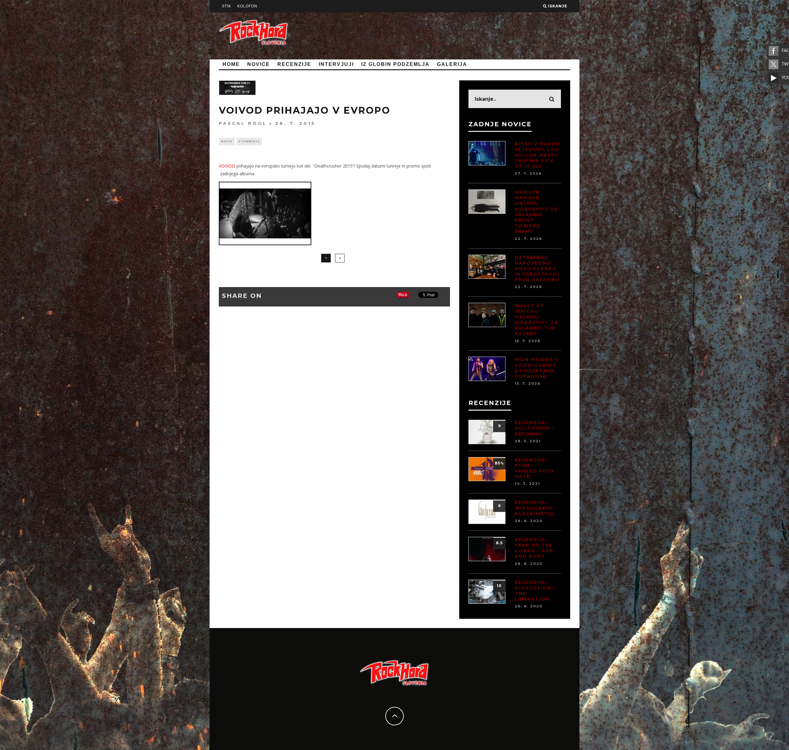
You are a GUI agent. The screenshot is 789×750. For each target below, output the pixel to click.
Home (231, 64)
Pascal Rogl (243, 123)
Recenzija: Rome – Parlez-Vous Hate (535, 468)
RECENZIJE (294, 64)
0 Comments (249, 141)
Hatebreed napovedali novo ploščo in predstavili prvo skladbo (537, 269)
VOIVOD (227, 166)
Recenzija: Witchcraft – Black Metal (536, 508)
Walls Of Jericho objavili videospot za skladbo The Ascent (536, 319)
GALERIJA (452, 64)
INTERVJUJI (336, 64)
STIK (226, 6)
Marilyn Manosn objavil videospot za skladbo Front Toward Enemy (536, 211)
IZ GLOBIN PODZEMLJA (395, 64)
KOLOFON (247, 6)
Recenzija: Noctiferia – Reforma (534, 428)
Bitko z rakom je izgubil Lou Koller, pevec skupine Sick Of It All (537, 155)
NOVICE (258, 64)
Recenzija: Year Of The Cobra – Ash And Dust (534, 548)
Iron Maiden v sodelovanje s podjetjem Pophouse (536, 368)
